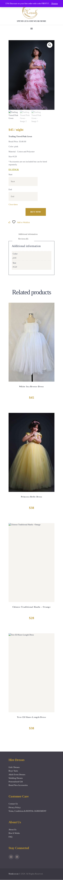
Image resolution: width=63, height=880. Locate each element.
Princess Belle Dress (31, 497)
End (10, 189)
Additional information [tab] (28, 234)
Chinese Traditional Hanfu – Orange (31, 607)
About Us (12, 829)
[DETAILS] (20, 344)
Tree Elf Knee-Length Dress (31, 717)
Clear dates (13, 204)
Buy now (35, 212)
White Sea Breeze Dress (31, 386)
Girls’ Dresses (14, 767)
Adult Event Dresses (17, 774)
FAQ (10, 837)
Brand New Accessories (18, 785)
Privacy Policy (15, 807)
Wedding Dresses (16, 778)
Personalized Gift (16, 781)
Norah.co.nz (14, 874)
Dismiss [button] (54, 3)
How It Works (14, 833)
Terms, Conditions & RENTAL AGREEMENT (27, 811)
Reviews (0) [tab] (23, 239)
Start (10, 174)
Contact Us (13, 804)
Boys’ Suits (13, 771)
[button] (49, 45)
